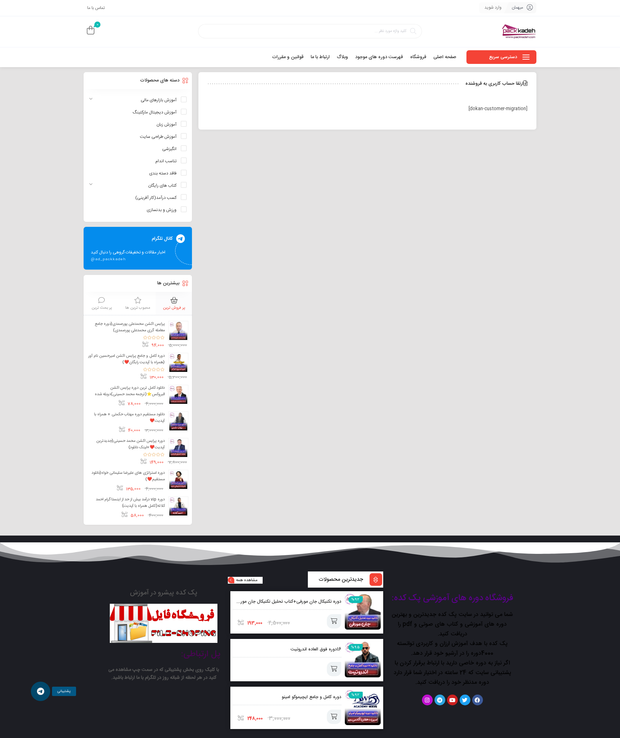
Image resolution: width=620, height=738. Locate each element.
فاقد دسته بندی (163, 173)
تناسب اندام (166, 161)
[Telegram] (440, 700)
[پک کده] (519, 32)
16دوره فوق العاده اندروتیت (316, 649)
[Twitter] (465, 700)
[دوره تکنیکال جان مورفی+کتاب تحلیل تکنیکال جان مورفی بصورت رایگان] (363, 612)
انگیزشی (169, 149)
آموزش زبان (166, 124)
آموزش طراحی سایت (158, 136)
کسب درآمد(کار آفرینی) (156, 197)
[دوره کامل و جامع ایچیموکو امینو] (363, 707)
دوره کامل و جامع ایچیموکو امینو (311, 697)
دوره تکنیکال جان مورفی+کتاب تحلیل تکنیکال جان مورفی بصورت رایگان (274, 602)
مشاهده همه (246, 580)
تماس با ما (96, 7)
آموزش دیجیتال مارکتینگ (155, 112)
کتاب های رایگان (162, 185)
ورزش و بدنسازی (162, 210)
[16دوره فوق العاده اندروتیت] (363, 659)
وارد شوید (493, 7)
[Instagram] (427, 700)
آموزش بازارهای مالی (159, 100)
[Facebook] (477, 700)
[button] (41, 691)
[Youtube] (452, 700)
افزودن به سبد (334, 621)
